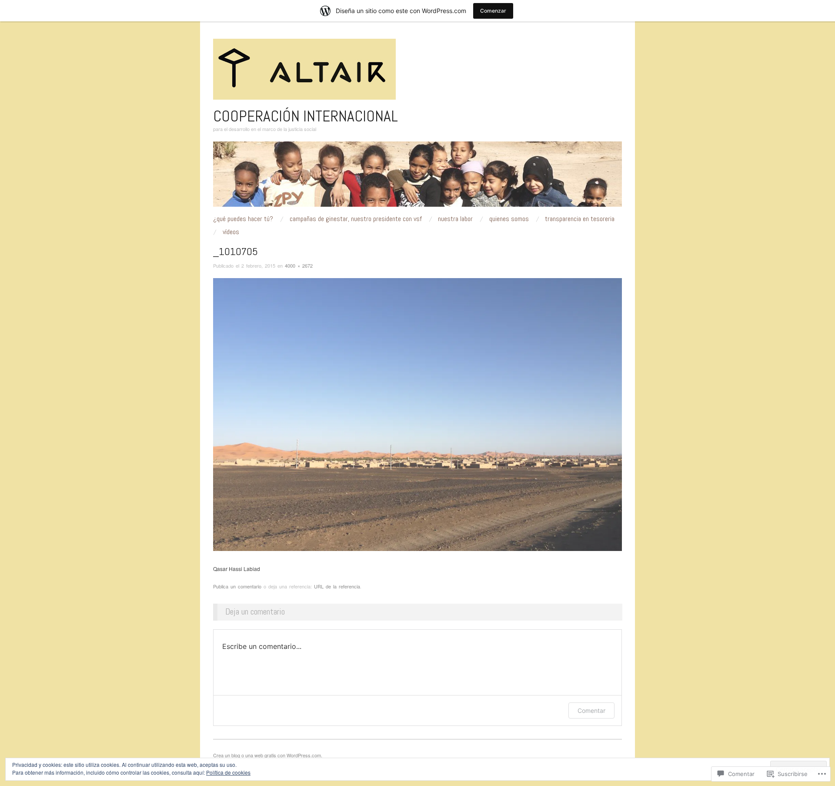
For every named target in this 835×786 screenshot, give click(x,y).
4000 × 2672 (299, 265)
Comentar (591, 710)
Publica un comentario (237, 586)
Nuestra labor (455, 218)
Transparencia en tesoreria (580, 218)
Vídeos (231, 231)
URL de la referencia (337, 586)
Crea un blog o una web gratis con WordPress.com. (267, 755)
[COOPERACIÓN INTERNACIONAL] (417, 177)
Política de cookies (228, 772)
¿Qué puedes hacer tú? (243, 218)
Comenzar (493, 10)
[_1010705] (417, 413)
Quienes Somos (509, 218)
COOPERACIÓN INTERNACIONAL (305, 116)
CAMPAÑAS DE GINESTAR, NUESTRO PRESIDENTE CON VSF (356, 218)
